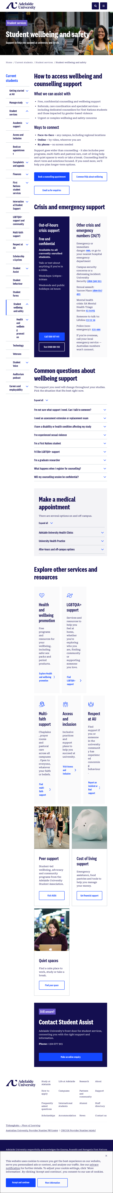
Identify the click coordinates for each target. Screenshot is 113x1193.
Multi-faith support (18, 234)
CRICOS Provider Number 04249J (78, 1130)
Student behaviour (18, 282)
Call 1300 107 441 (51, 336)
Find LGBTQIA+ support (71, 680)
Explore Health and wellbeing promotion (45, 677)
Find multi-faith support (42, 789)
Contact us (101, 1115)
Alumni (83, 1103)
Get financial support (89, 895)
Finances (17, 174)
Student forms (16, 293)
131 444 (96, 329)
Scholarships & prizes (18, 258)
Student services (13, 112)
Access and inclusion (18, 136)
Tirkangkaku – (23, 1125)
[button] (106, 1156)
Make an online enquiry (71, 1057)
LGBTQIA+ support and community (18, 220)
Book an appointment (18, 150)
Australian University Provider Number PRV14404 (32, 1130)
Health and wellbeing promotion (20, 328)
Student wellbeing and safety (19, 307)
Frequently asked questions (47, 1106)
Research (84, 1081)
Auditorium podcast (18, 376)
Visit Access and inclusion (68, 770)
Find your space (52, 985)
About (98, 1081)
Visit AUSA (51, 895)
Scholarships (48, 1115)
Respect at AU (18, 246)
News (82, 1115)
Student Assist (16, 270)
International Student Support (18, 205)
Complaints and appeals (18, 164)
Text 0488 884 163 (52, 347)
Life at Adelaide (67, 1081)
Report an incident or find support (93, 788)
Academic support (17, 124)
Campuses (64, 1091)
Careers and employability (16, 388)
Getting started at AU (16, 92)
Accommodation (67, 1115)
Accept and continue (20, 1182)
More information (52, 1182)
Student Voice (16, 364)
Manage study (16, 102)
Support (99, 1091)
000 (88, 250)
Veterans (17, 354)
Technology (18, 345)
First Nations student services (17, 188)
